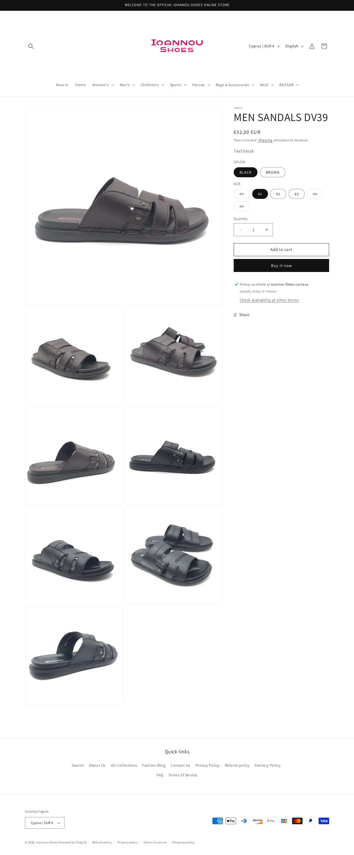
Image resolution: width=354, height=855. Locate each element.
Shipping (265, 140)
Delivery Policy (267, 764)
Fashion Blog (153, 764)
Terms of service (154, 842)
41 (260, 193)
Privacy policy (128, 842)
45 (245, 207)
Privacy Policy (208, 764)
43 (297, 193)
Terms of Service (182, 774)
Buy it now (281, 265)
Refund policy (237, 764)
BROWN (273, 172)
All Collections (124, 764)
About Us (97, 764)
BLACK (246, 172)
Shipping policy (183, 842)
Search (78, 764)
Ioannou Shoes (47, 842)
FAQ (160, 774)
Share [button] (244, 314)
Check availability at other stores (269, 299)
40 (245, 195)
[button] (31, 46)
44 (318, 195)
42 (278, 193)
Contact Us (180, 764)
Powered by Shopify (72, 842)
